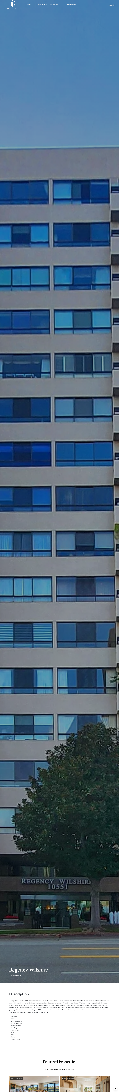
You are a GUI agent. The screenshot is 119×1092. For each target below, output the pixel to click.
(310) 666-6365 (71, 4)
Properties (30, 4)
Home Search (42, 4)
